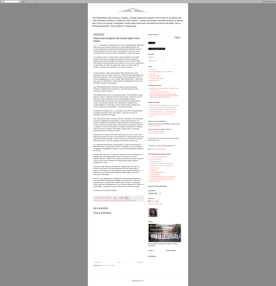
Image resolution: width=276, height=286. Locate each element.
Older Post (140, 262)
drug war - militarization (157, 78)
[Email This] (119, 198)
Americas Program (153, 126)
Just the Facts (154, 170)
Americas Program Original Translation (161, 71)
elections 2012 (154, 80)
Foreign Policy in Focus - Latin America (161, 165)
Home (119, 262)
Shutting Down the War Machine (159, 92)
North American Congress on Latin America (162, 176)
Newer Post (97, 262)
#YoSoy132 (153, 69)
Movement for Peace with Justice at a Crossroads (164, 105)
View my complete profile (155, 204)
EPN (99, 200)
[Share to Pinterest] (128, 198)
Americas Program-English (156, 131)
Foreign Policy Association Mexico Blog (161, 163)
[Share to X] (124, 198)
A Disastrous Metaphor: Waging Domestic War (163, 109)
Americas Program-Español (156, 133)
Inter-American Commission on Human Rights (113, 200)
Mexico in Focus (154, 174)
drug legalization (155, 76)
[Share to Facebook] (126, 198)
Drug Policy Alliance (156, 159)
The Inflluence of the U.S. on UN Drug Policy (163, 112)
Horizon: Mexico (154, 168)
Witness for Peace (155, 181)
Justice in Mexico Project (157, 172)
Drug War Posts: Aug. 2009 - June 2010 (161, 114)
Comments (154, 60)
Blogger (141, 281)
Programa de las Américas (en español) (161, 179)
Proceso (96, 45)
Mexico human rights (130, 200)
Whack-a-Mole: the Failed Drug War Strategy (163, 107)
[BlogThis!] (122, 198)
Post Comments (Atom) (108, 265)
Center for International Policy (158, 157)
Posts (152, 57)
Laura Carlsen (154, 201)
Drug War (152, 74)
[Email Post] (114, 197)
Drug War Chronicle (156, 161)
